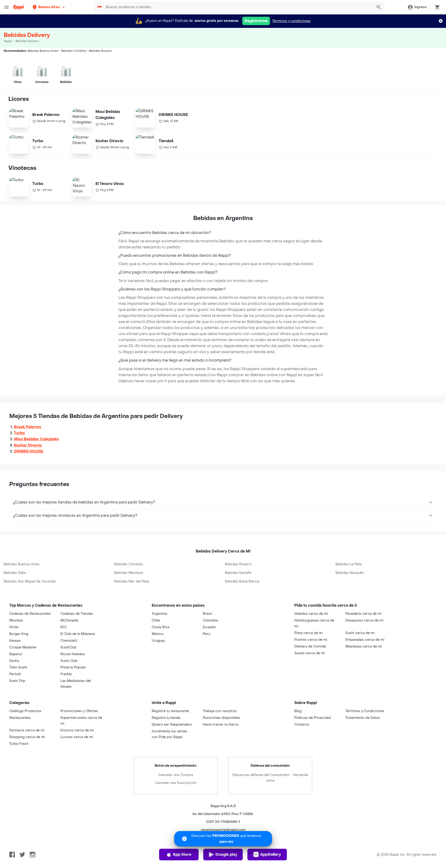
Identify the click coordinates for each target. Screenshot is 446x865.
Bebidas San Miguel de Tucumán (30, 581)
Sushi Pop (17, 681)
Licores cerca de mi (76, 737)
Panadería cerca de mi (363, 614)
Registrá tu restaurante (170, 711)
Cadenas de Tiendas (76, 614)
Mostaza (16, 620)
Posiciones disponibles (221, 718)
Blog (298, 711)
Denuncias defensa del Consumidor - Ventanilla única (270, 778)
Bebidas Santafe (238, 573)
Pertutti (15, 674)
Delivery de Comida (310, 646)
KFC (63, 627)
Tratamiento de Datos (362, 718)
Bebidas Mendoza (128, 573)
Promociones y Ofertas (79, 711)
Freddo (66, 674)
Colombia (210, 620)
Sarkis (14, 661)
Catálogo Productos (25, 711)
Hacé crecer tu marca (221, 724)
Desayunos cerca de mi (364, 620)
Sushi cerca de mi (360, 633)
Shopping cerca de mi (27, 737)
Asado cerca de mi (309, 653)
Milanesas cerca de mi (363, 646)
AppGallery (270, 854)
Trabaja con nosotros (220, 711)
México (158, 634)
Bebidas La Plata (348, 564)
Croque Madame (22, 647)
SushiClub (68, 647)
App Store (182, 854)
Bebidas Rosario (238, 564)
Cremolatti (68, 640)
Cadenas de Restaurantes (30, 614)
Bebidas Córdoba (128, 564)
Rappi (8, 41)
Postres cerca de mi (310, 640)
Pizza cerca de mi (308, 633)
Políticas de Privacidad (312, 718)
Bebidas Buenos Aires (21, 564)
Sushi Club (68, 661)
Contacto (301, 724)
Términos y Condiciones (364, 711)
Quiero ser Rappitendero (172, 724)
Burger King (18, 634)
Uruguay (158, 640)
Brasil (207, 614)
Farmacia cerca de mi (27, 730)
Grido (14, 627)
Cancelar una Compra (175, 775)
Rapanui (15, 654)
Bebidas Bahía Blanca (242, 581)
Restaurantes (20, 718)
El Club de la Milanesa (77, 634)
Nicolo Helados (72, 654)
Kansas (15, 640)
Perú (206, 634)
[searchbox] (238, 7)
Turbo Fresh (18, 744)
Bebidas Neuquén (349, 573)
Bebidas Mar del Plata (131, 581)
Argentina (159, 614)
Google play (226, 854)
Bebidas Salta (15, 573)
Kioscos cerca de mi (77, 730)
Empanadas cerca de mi (364, 640)
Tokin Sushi (18, 667)
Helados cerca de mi (311, 614)
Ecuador (209, 627)
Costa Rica (160, 627)
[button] (49, 7)
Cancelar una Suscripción (175, 783)
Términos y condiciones (291, 21)
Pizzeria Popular (73, 667)
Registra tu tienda (166, 718)
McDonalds (69, 620)
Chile (156, 620)
